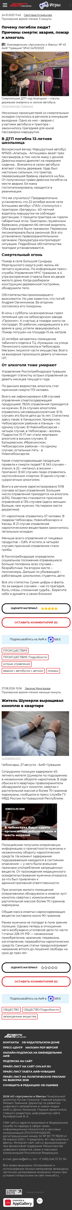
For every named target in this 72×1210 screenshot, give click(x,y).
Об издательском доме (40, 1042)
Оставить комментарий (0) (36, 622)
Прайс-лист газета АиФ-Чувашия (29, 1071)
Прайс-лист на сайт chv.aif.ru (27, 1066)
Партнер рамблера (35, 1192)
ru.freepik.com (11, 758)
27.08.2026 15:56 (12, 688)
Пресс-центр (13, 1047)
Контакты (11, 1042)
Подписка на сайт (17, 1061)
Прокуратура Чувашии (17, 106)
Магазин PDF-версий (41, 1047)
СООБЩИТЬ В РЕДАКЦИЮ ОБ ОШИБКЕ (30, 1085)
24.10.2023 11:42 (11, 15)
